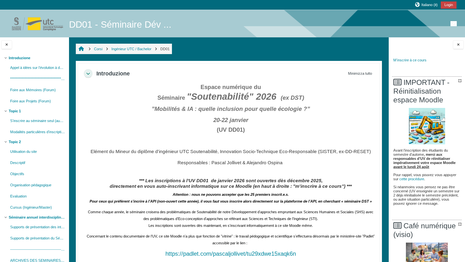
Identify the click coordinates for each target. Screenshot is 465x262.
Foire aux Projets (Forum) (30, 101)
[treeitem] (34, 80)
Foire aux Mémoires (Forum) (33, 90)
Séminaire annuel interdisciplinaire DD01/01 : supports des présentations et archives (37, 217)
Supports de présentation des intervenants (37, 227)
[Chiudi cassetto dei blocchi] (458, 44)
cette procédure (411, 179)
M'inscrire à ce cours (409, 60)
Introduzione (19, 58)
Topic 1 (15, 111)
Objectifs (17, 174)
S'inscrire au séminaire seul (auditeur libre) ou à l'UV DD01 (37, 121)
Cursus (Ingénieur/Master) (31, 207)
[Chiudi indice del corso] (6, 44)
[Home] (35, 23)
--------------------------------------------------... (37, 249)
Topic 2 (15, 142)
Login (448, 5)
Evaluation (18, 196)
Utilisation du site (23, 151)
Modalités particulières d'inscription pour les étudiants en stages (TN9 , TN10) (37, 132)
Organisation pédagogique (30, 185)
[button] (426, 4)
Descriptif (17, 163)
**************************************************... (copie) (37, 79)
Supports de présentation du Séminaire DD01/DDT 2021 (37, 238)
